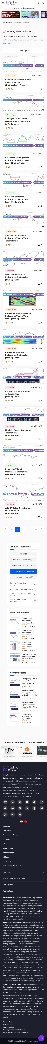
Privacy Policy (8, 1022)
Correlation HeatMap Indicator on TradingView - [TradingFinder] (17, 355)
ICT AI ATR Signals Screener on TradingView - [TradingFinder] (18, 394)
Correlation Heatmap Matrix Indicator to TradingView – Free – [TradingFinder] (18, 316)
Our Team (6, 839)
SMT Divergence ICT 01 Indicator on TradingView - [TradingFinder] (17, 277)
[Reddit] (5, 808)
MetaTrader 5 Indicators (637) (23, 565)
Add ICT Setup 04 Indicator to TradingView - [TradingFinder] (17, 510)
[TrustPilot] (20, 814)
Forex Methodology (10, 835)
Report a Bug (8, 848)
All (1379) (23, 554)
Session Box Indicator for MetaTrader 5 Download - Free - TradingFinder (29, 646)
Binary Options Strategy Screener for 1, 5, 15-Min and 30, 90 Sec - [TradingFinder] (29, 695)
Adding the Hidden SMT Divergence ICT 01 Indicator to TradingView (17, 121)
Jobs (4, 844)
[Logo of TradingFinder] (11, 3)
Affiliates (6, 857)
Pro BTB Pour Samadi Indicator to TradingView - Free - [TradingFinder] (17, 199)
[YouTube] (27, 802)
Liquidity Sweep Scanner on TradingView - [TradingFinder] (18, 433)
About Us (6, 826)
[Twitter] (20, 802)
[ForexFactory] (41, 808)
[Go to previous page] (5, 529)
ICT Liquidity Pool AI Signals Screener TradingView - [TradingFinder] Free (29, 683)
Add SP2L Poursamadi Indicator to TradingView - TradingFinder (17, 238)
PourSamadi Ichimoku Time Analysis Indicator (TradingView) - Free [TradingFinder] (18, 82)
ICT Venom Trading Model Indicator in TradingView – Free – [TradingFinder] (17, 160)
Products (17, 22)
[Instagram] (27, 808)
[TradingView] (5, 802)
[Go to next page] (41, 529)
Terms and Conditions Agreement (16, 1033)
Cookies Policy (8, 1027)
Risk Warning (8, 1025)
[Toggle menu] (41, 1038)
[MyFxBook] (5, 814)
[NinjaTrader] (12, 814)
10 (36, 529)
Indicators (26, 22)
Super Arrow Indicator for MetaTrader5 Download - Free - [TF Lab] (29, 634)
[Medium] (12, 808)
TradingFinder (7, 22)
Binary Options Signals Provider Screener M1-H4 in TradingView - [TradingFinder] (29, 707)
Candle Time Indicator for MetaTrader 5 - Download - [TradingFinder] (28, 622)
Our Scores (7, 861)
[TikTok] (34, 802)
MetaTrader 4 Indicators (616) (23, 560)
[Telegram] (41, 802)
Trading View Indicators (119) (23, 571)
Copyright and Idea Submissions (15, 1030)
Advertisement (9, 853)
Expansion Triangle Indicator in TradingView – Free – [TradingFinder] (17, 472)
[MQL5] (12, 802)
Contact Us (7, 830)
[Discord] (20, 808)
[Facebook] (34, 808)
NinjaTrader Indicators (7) (23, 577)
